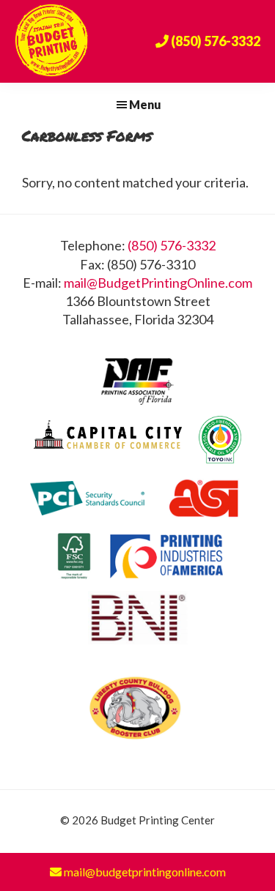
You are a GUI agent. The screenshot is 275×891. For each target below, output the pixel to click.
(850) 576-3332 (172, 245)
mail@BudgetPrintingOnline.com (158, 283)
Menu (145, 104)
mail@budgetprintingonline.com (144, 872)
